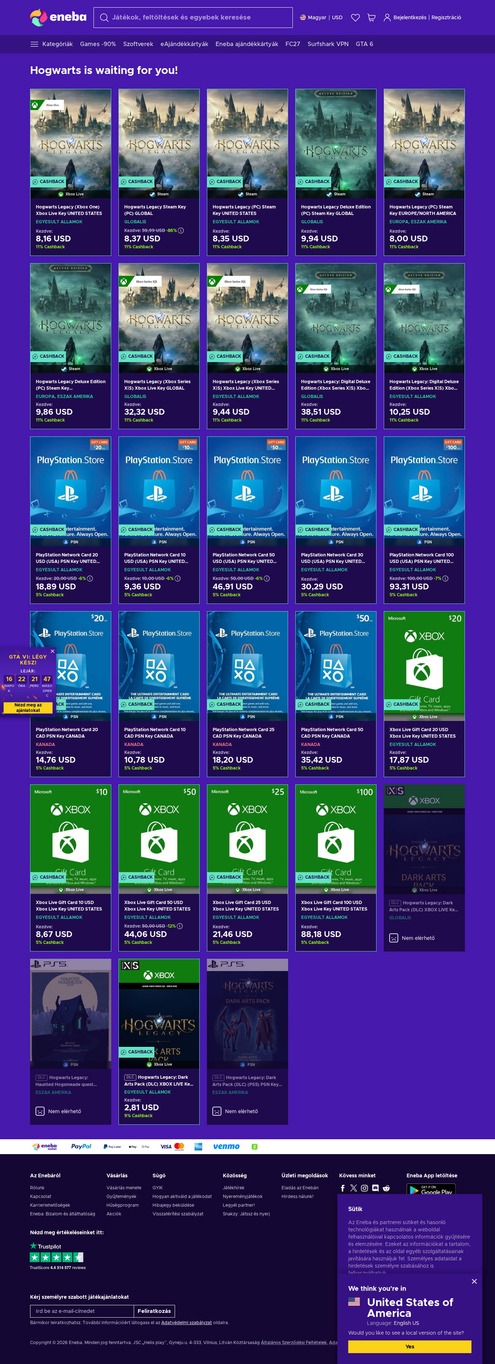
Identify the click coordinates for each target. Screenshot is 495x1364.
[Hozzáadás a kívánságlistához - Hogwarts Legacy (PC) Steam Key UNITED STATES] (275, 100)
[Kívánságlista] (355, 17)
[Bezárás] (474, 1281)
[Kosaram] (371, 17)
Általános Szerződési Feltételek (294, 1342)
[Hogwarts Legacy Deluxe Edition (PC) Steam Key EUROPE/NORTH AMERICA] (70, 309)
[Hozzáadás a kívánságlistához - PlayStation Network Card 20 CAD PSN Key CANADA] (98, 623)
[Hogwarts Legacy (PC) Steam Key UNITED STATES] (247, 134)
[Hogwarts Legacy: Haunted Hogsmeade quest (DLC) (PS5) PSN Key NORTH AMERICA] (70, 1005)
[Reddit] (386, 1187)
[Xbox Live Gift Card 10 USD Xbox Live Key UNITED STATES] (70, 830)
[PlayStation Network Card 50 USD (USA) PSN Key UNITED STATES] (247, 482)
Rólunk (37, 1188)
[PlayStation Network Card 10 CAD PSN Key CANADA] (159, 656)
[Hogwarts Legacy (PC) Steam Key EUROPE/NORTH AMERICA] (424, 134)
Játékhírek (234, 1188)
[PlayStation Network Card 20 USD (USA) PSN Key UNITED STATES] (70, 482)
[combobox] (193, 18)
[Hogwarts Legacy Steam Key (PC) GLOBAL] (159, 134)
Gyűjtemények (122, 1196)
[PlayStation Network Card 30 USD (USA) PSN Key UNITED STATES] (336, 482)
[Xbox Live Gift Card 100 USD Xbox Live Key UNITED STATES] (336, 830)
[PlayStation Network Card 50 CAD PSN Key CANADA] (336, 656)
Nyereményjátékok (243, 1196)
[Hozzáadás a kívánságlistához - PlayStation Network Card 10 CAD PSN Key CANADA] (187, 623)
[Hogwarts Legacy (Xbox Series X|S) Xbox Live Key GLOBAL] (159, 309)
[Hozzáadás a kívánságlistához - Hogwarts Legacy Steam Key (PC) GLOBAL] (187, 100)
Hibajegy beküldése (173, 1205)
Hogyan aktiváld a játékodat (182, 1196)
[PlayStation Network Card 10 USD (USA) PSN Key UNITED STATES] (159, 482)
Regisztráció (446, 17)
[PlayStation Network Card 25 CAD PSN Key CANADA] (247, 656)
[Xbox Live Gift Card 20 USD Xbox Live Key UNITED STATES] (424, 656)
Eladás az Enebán (300, 1188)
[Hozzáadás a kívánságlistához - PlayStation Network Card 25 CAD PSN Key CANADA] (275, 623)
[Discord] (375, 1187)
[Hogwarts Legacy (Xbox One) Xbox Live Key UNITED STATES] (70, 134)
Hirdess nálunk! (297, 1196)
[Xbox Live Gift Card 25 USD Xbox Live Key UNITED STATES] (247, 830)
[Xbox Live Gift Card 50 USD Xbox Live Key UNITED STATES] (159, 830)
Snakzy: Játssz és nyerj (246, 1214)
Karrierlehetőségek (50, 1205)
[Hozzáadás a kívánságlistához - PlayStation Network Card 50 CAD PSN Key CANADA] (364, 623)
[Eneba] (58, 17)
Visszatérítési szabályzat (178, 1214)
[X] (353, 1187)
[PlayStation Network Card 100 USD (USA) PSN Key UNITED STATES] (424, 482)
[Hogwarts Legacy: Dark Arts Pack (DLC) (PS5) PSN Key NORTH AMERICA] (247, 1005)
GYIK (158, 1188)
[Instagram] (364, 1187)
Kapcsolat (40, 1196)
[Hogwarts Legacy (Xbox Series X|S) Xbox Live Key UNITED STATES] (247, 309)
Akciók (114, 1214)
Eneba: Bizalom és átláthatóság (62, 1214)
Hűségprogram (123, 1205)
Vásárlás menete (124, 1188)
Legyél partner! (239, 1205)
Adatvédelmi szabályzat (186, 1323)
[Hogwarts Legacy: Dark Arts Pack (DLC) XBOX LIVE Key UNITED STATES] (159, 1004)
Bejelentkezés (410, 17)
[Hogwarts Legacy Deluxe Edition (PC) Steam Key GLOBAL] (336, 134)
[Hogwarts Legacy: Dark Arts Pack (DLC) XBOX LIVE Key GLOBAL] (424, 830)
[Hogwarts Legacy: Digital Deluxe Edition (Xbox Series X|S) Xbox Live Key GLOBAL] (336, 309)
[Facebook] (342, 1187)
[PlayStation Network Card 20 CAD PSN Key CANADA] (70, 656)
